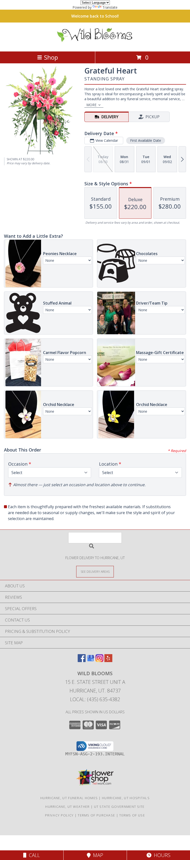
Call (33, 855)
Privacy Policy (59, 815)
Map (97, 855)
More (91, 104)
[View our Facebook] (82, 660)
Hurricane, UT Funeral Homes (69, 798)
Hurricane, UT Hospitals (126, 798)
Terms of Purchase (96, 815)
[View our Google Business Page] (91, 660)
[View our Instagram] (99, 660)
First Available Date (145, 140)
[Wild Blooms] (95, 44)
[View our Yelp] (108, 660)
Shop (51, 57)
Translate (110, 7)
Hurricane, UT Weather (67, 806)
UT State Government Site (119, 806)
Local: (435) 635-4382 (95, 699)
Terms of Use (132, 815)
